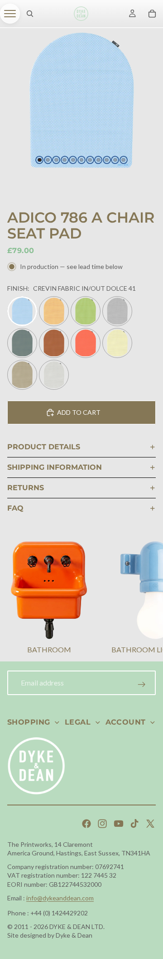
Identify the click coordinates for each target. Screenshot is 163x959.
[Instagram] (102, 823)
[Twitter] (150, 823)
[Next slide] (145, 599)
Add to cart (79, 412)
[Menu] (10, 14)
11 (124, 160)
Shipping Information (54, 467)
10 (115, 160)
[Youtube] (118, 823)
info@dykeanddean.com (60, 898)
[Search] (30, 14)
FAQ (15, 508)
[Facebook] (86, 823)
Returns (25, 487)
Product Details (43, 446)
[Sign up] (141, 684)
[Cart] (152, 14)
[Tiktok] (134, 823)
